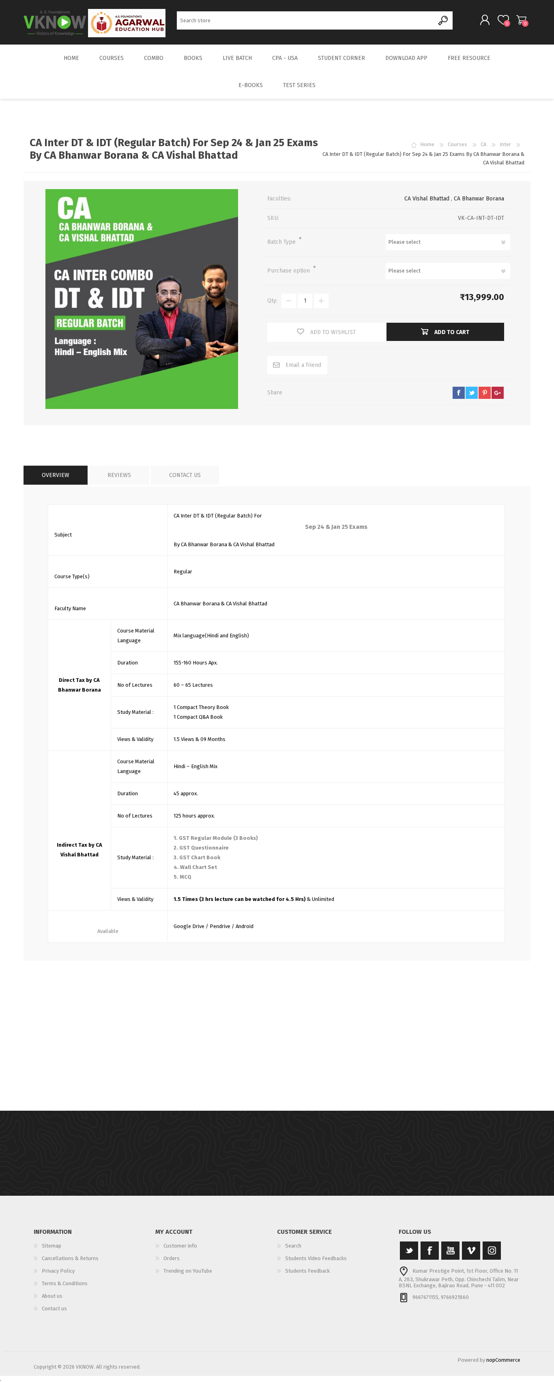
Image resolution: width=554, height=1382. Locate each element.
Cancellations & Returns (70, 1258)
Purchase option (289, 270)
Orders (171, 1258)
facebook (459, 393)
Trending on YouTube (187, 1271)
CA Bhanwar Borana (479, 198)
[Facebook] (430, 1250)
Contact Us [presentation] (185, 475)
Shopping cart (521, 20)
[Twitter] (409, 1250)
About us (52, 1296)
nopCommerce (503, 1360)
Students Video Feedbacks (316, 1258)
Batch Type (282, 241)
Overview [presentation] (55, 475)
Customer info (180, 1246)
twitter (472, 393)
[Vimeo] (471, 1250)
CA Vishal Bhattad (426, 198)
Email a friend (303, 365)
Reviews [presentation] (119, 475)
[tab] (56, 475)
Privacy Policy (58, 1271)
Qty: (272, 300)
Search (443, 20)
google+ (498, 393)
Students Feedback (307, 1271)
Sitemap (51, 1246)
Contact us (54, 1308)
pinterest (485, 393)
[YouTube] (450, 1250)
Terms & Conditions (65, 1283)
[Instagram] (492, 1250)
